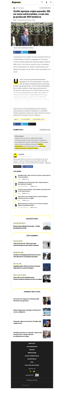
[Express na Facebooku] (30, 371)
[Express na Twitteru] (34, 371)
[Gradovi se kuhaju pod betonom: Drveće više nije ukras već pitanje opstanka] (47, 256)
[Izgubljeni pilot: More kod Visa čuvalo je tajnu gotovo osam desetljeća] (47, 267)
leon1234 (21, 154)
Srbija (16, 119)
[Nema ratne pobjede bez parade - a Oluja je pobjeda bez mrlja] (47, 226)
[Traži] (42, 2)
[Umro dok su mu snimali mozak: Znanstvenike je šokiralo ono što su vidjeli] (47, 278)
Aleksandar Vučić (38, 119)
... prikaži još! (47, 162)
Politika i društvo (23, 186)
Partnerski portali (32, 380)
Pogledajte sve (45, 129)
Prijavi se (17, 166)
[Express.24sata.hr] (16, 1)
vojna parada (25, 119)
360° (19, 179)
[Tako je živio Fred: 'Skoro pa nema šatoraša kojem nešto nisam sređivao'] (47, 244)
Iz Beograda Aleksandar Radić (26, 20)
